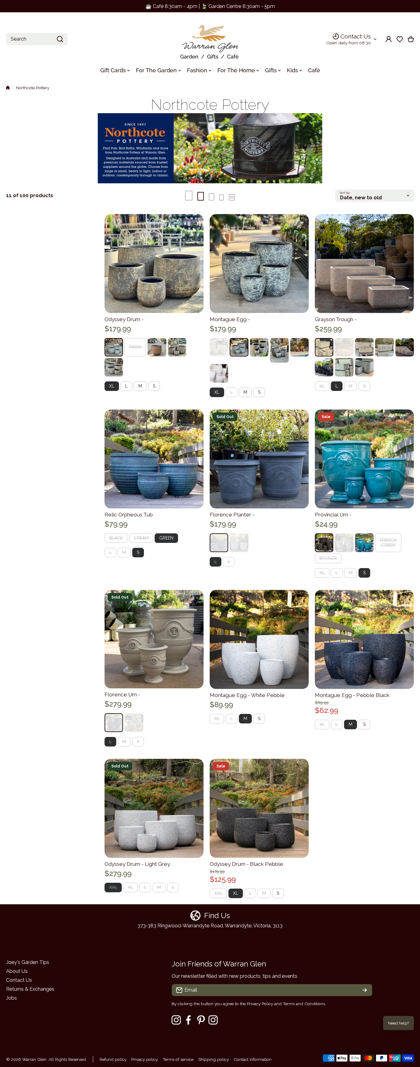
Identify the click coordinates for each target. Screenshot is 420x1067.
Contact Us (355, 36)
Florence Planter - (232, 515)
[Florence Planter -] (259, 458)
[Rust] (157, 347)
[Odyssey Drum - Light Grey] (154, 808)
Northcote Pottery (32, 87)
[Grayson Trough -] (364, 263)
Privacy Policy (260, 1003)
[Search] (60, 39)
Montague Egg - (230, 319)
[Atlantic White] (114, 367)
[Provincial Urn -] (364, 458)
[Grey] (219, 542)
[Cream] (344, 542)
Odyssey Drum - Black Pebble (246, 864)
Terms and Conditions (304, 1003)
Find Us (217, 915)
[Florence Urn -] (154, 639)
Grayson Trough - (336, 319)
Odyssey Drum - (124, 319)
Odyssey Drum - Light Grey (137, 864)
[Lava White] (219, 373)
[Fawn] (219, 347)
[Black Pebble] (324, 367)
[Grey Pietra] (364, 367)
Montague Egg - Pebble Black (352, 695)
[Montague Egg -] (259, 263)
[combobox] (37, 39)
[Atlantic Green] (114, 347)
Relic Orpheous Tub (129, 515)
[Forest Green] (364, 542)
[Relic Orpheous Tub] (154, 458)
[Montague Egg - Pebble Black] (364, 639)
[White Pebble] (404, 347)
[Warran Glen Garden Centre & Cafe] (210, 39)
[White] (239, 542)
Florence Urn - (122, 694)
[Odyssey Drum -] (154, 263)
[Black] (324, 542)
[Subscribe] (364, 990)
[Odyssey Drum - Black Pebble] (259, 808)
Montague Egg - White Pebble (247, 695)
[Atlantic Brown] (177, 347)
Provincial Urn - (333, 515)
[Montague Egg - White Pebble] (259, 639)
